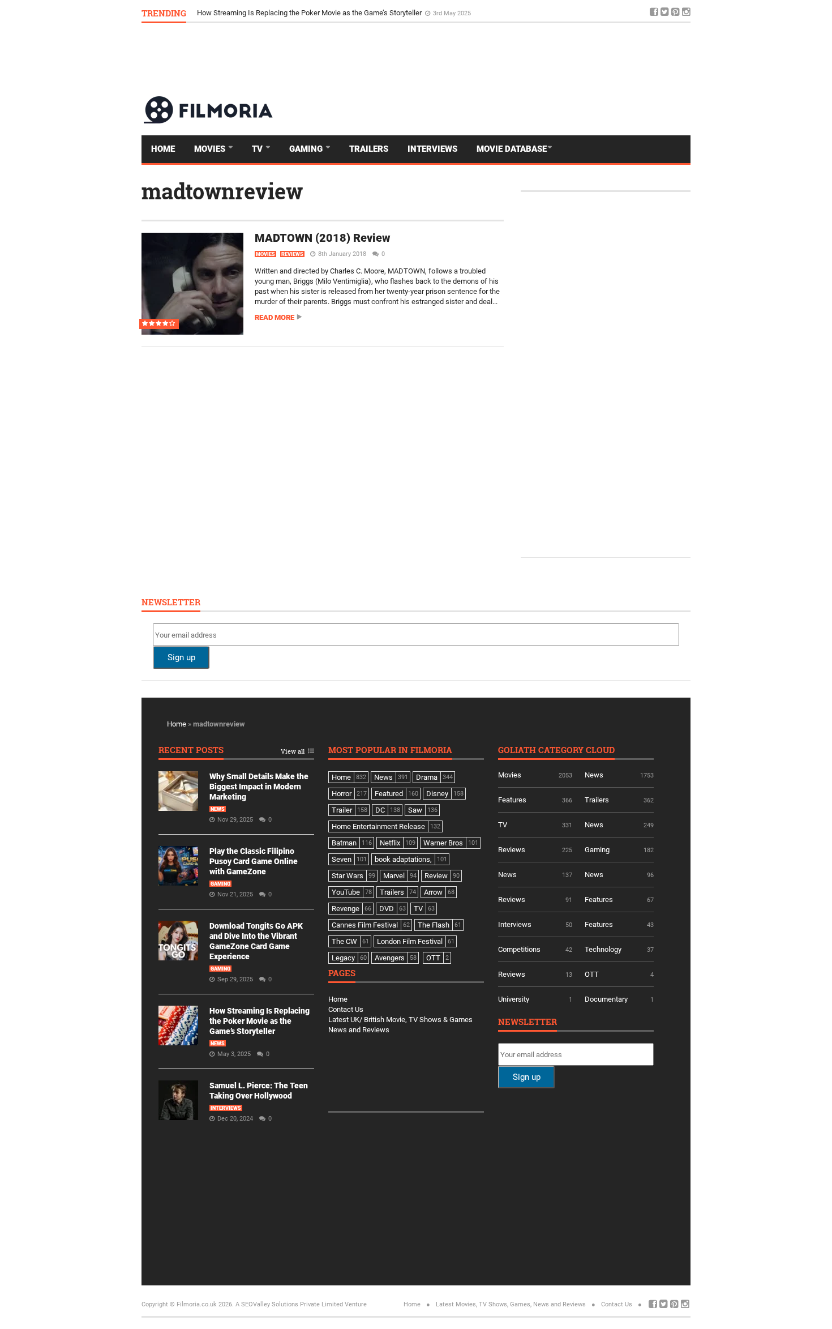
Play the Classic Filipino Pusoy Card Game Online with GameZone (253, 861)
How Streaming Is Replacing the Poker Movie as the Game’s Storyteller (259, 1021)
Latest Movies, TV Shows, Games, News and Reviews (511, 1304)
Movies (211, 149)
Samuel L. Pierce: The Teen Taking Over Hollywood (279, 11)
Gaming (307, 149)
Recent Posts (191, 750)
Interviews (432, 149)
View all (293, 751)
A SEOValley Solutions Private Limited (289, 1304)
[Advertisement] (484, 58)
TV (258, 149)
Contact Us (345, 1009)
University (513, 999)
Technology (603, 949)
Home (163, 149)
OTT (592, 974)
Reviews (292, 254)
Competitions (519, 949)
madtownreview (222, 191)
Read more (274, 317)
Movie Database (512, 149)
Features (512, 800)
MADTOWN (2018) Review (323, 238)
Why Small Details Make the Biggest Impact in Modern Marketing (258, 786)
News (218, 809)
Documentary (606, 999)
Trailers (368, 149)
